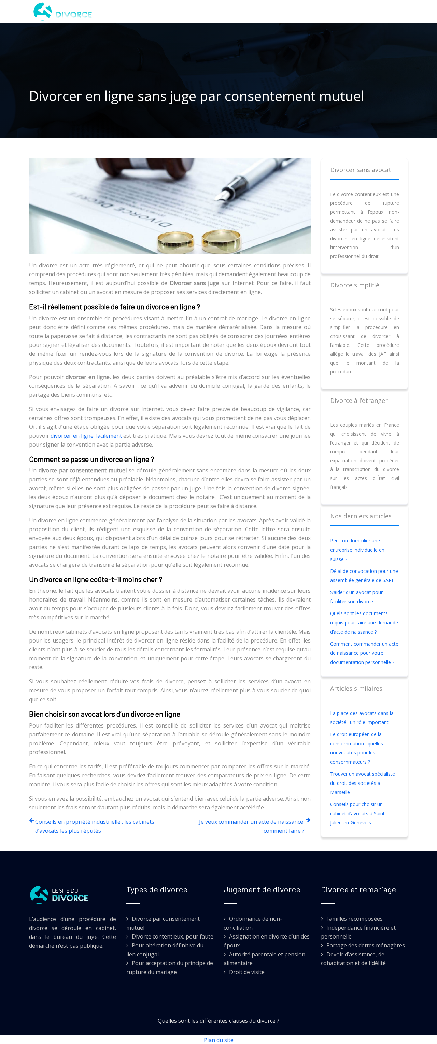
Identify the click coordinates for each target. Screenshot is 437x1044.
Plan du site (219, 1040)
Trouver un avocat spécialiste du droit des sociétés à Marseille (362, 783)
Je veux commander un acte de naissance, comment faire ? (252, 826)
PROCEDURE (255, 11)
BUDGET (190, 11)
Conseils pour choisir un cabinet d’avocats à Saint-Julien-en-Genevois (358, 813)
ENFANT (220, 11)
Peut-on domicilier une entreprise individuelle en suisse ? (357, 549)
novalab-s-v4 (299, 11)
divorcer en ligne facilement (86, 435)
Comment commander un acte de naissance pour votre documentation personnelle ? (364, 652)
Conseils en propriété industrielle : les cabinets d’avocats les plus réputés (94, 826)
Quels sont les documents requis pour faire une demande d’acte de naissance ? (364, 622)
